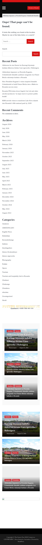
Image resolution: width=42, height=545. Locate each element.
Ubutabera (6, 288)
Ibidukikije (6, 236)
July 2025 (5, 169)
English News (7, 232)
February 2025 (7, 189)
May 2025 (5, 177)
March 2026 (6, 140)
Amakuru (5, 224)
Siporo (4, 268)
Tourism (5, 272)
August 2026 (6, 124)
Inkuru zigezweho (8, 256)
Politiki (4, 264)
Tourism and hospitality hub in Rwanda (16, 276)
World (4, 300)
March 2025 (6, 185)
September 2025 (8, 160)
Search (4, 49)
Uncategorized (7, 296)
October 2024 (7, 205)
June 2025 (6, 173)
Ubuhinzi (5, 280)
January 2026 (7, 148)
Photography (6, 260)
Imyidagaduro (7, 248)
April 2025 (6, 181)
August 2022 (6, 213)
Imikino (5, 244)
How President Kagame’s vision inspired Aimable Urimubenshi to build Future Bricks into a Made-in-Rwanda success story (20, 84)
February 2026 (7, 144)
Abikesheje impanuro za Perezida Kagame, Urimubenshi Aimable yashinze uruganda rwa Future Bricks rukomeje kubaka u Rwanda (20, 74)
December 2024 (7, 197)
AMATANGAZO (8, 228)
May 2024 (5, 209)
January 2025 (7, 193)
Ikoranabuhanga (8, 240)
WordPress (21, 541)
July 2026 (5, 128)
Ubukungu (6, 284)
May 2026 (5, 136)
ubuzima (5, 292)
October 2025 (7, 156)
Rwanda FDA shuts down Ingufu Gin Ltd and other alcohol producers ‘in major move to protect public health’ (20, 93)
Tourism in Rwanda (34, 8)
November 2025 (8, 152)
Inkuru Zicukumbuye (9, 252)
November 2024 (8, 201)
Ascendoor (27, 539)
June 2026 (6, 132)
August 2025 (6, 164)
